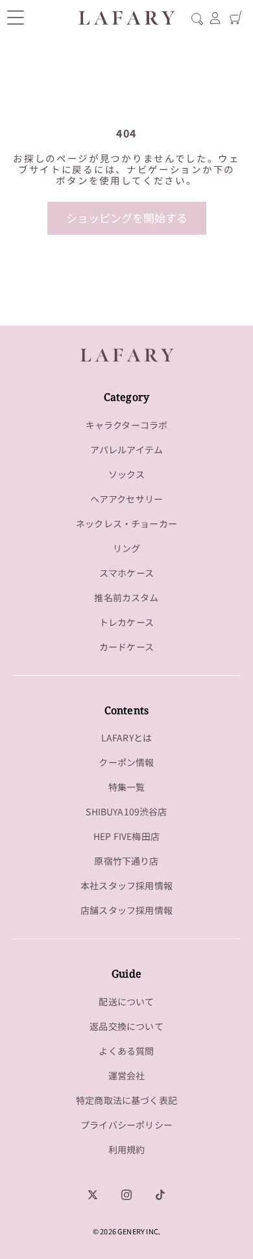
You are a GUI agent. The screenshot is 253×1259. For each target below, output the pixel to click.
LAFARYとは (126, 737)
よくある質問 (126, 1050)
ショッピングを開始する (126, 218)
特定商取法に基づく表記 (126, 1100)
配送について (126, 1001)
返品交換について (126, 1026)
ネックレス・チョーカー (126, 523)
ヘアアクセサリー (126, 498)
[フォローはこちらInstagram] (126, 1194)
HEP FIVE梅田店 (126, 836)
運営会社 (126, 1075)
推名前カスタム (126, 597)
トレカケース (126, 622)
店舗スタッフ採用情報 (126, 910)
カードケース (126, 646)
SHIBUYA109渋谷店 (126, 811)
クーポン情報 (126, 762)
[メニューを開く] (15, 17)
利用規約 (126, 1149)
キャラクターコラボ (127, 424)
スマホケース (126, 572)
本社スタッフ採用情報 (126, 885)
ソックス (126, 474)
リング (127, 548)
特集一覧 (126, 786)
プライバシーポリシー (126, 1124)
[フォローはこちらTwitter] (92, 1194)
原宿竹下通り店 (126, 860)
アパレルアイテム (126, 449)
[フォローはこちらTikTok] (160, 1194)
